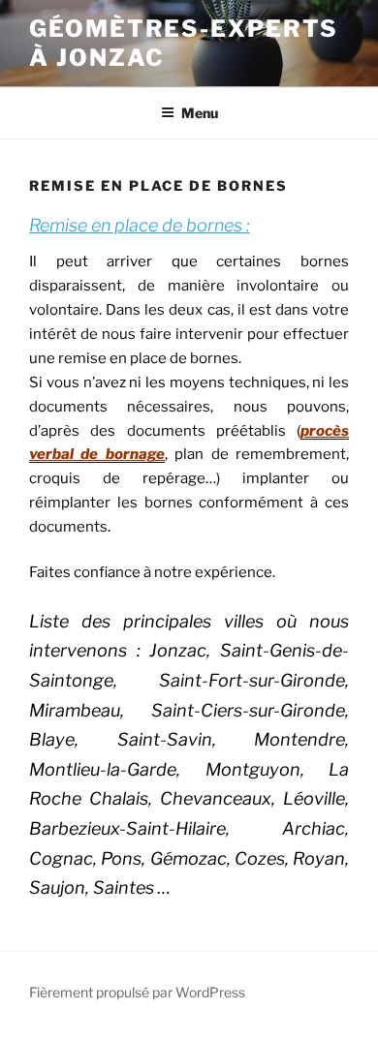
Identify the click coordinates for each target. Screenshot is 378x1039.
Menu (199, 113)
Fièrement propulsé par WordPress (137, 992)
